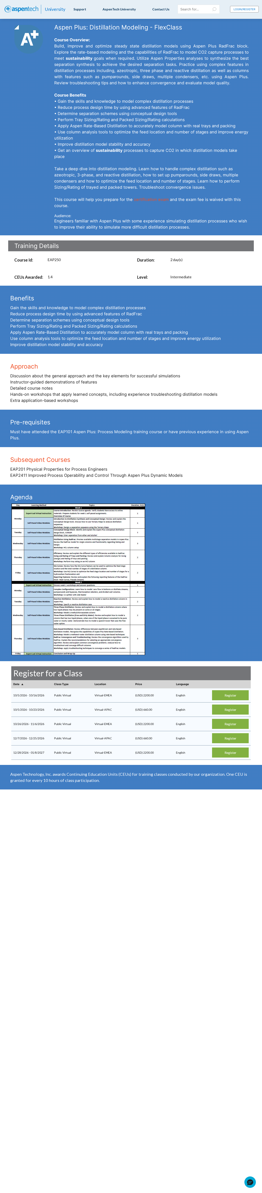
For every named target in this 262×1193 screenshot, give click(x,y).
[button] (250, 1182)
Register (230, 695)
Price (138, 684)
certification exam (151, 199)
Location (100, 684)
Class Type (61, 684)
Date (16, 684)
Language (182, 684)
